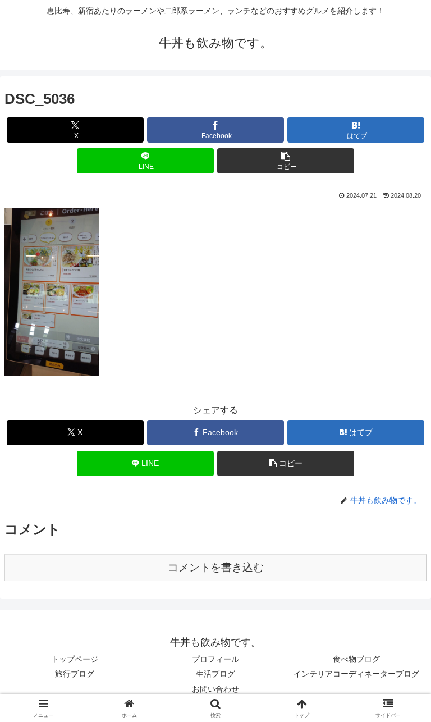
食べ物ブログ (356, 659)
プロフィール (215, 659)
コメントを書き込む (216, 567)
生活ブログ (215, 673)
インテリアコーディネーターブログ (356, 673)
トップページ (74, 659)
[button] (285, 160)
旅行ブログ (74, 673)
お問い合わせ (215, 688)
